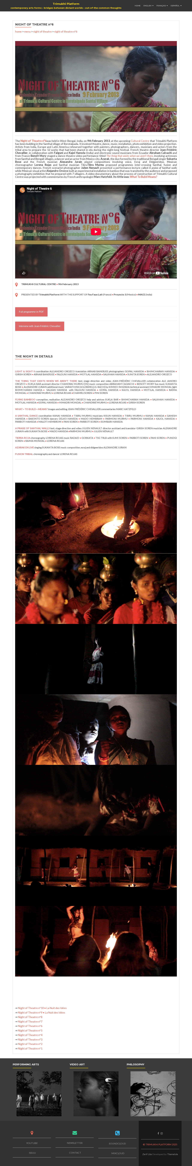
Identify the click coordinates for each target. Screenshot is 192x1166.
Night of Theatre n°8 (30, 1017)
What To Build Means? (143, 176)
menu (27, 31)
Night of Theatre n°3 (30, 1039)
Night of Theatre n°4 (30, 1035)
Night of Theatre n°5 (30, 1030)
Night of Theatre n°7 (30, 1021)
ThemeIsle (172, 1154)
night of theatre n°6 (65, 31)
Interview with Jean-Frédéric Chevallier (39, 326)
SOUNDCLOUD (117, 1143)
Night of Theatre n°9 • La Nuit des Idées (41, 1012)
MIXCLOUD (117, 1153)
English (148, 5)
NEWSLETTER (74, 1142)
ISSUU (32, 1152)
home (18, 31)
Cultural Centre (140, 140)
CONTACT (75, 1152)
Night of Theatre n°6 (33, 140)
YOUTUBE (32, 1143)
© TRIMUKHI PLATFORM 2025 (160, 1144)
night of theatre (42, 31)
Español (175, 5)
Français (161, 5)
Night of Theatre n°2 (30, 1044)
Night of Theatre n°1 (30, 1048)
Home (138, 5)
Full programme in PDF (31, 312)
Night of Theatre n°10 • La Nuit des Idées (42, 1008)
